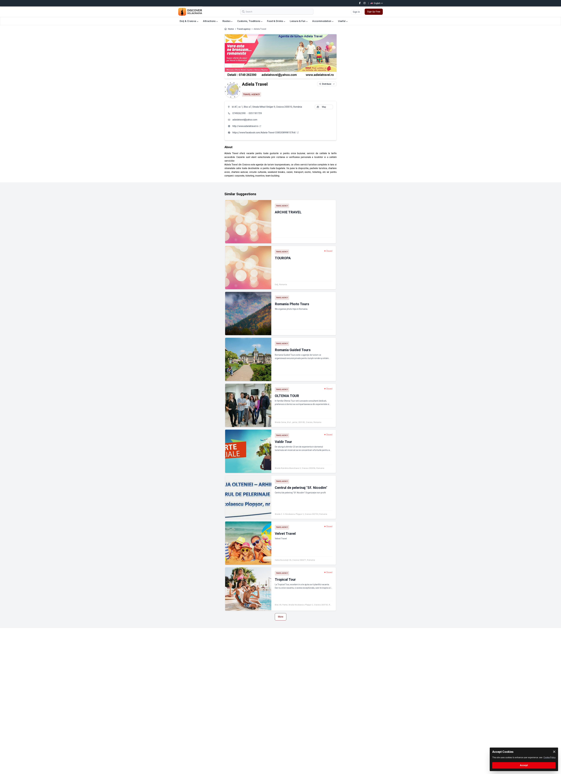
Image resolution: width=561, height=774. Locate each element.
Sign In (356, 12)
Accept (524, 765)
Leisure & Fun (298, 21)
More (280, 616)
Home (231, 29)
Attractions (209, 21)
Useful (342, 21)
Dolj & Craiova (188, 21)
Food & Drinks (275, 21)
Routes (227, 21)
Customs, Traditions (249, 21)
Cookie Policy (549, 757)
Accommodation (322, 21)
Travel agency (243, 29)
